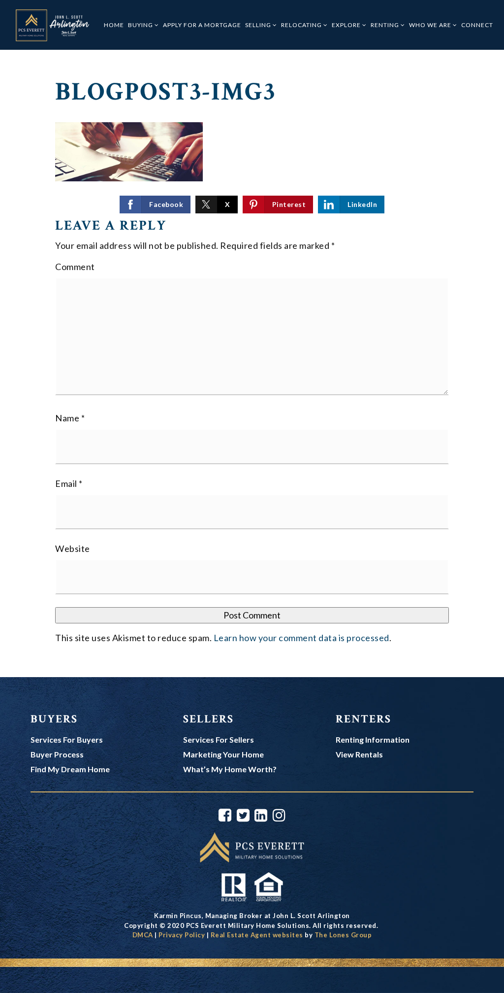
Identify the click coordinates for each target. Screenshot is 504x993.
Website (72, 548)
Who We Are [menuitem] (431, 25)
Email (69, 483)
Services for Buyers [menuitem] (67, 739)
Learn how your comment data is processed (301, 637)
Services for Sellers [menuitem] (218, 739)
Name (70, 417)
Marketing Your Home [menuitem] (223, 754)
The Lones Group (343, 935)
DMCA (142, 935)
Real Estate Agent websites (257, 935)
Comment (75, 266)
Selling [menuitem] (259, 25)
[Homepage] (52, 25)
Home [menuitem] (114, 25)
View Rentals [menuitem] (359, 754)
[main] (252, 363)
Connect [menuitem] (477, 25)
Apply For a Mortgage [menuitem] (202, 25)
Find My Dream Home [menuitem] (70, 769)
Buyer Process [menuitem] (57, 754)
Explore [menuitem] (347, 25)
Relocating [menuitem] (302, 25)
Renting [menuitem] (386, 25)
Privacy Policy (181, 935)
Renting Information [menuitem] (373, 739)
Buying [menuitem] (141, 25)
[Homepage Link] (252, 846)
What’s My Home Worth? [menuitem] (230, 769)
